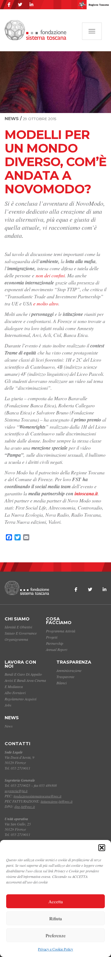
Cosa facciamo (59, 621)
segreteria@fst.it (16, 790)
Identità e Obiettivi (18, 626)
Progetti (51, 637)
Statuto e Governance (21, 633)
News (12, 717)
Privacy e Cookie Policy (55, 949)
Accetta (55, 901)
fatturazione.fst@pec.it (56, 801)
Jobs (8, 705)
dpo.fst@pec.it (24, 806)
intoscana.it (86, 493)
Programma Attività (60, 630)
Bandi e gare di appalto (23, 674)
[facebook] (9, 4)
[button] (102, 848)
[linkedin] (31, 4)
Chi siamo (17, 619)
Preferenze (56, 935)
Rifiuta (55, 918)
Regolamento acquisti (20, 698)
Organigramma (16, 639)
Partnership (54, 643)
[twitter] (20, 4)
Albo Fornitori (15, 692)
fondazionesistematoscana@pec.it (37, 796)
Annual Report (56, 649)
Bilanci (61, 682)
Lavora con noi (20, 664)
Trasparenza (73, 662)
